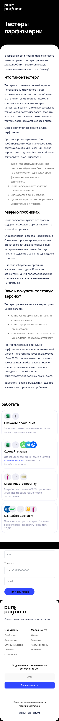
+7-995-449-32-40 (14, 460)
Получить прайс (19, 591)
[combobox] (8, 570)
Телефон (9, 563)
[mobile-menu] (53, 8)
